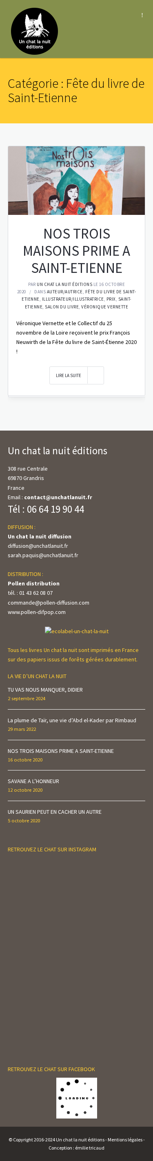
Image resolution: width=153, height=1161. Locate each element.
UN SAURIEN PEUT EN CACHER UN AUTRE (55, 811)
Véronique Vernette (104, 307)
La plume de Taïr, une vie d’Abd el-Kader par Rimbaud (72, 720)
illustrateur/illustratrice (73, 299)
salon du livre (62, 307)
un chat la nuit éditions (64, 284)
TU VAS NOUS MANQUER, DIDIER (45, 689)
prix (111, 299)
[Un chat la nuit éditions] (35, 30)
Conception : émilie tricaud (76, 1148)
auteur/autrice (65, 292)
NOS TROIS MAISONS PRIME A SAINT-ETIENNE (76, 251)
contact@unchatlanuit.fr (58, 497)
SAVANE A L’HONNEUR (33, 781)
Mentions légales (125, 1139)
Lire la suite (68, 375)
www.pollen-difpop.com (37, 612)
